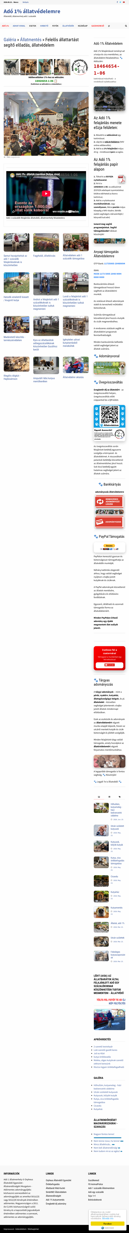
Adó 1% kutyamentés (55, 1199)
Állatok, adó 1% (117, 923)
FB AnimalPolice (95, 1184)
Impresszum (9, 1229)
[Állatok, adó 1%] (101, 923)
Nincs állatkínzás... (103, 1144)
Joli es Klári (99, 1053)
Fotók (55, 25)
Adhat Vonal (19, 25)
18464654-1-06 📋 (46, 81)
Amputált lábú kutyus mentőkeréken (44, 380)
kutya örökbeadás (102, 1056)
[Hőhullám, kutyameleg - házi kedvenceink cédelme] (101, 804)
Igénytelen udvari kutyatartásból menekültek (71, 342)
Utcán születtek (117, 937)
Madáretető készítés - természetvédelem (14, 339)
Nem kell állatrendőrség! (106, 1147)
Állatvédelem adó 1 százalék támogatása (73, 257)
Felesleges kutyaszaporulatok (118, 955)
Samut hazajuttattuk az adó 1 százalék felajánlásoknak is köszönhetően (15, 260)
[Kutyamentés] (101, 908)
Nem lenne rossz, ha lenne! (107, 1140)
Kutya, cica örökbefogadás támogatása (117, 860)
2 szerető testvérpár (103, 1046)
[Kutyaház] (101, 892)
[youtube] (123, 2)
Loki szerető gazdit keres (105, 1050)
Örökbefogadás (53, 1184)
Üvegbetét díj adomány (56, 1203)
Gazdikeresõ (97, 25)
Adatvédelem (20, 1229)
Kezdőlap (82, 25)
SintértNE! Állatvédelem (56, 1192)
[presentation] (99, 796)
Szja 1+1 (92, 1195)
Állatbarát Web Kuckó (55, 1188)
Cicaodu (114, 876)
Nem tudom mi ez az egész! (107, 1151)
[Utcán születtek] (101, 938)
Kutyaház (115, 892)
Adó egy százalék (96, 1192)
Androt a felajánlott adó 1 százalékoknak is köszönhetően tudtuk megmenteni (46, 304)
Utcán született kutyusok (117, 827)
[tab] (99, 796)
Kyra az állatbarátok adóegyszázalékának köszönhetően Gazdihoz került (45, 345)
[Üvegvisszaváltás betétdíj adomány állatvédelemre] (109, 423)
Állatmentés (30, 39)
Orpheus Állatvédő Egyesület (58, 1180)
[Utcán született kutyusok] (101, 826)
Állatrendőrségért (53, 1195)
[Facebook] (117, 2)
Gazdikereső (93, 1180)
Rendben (107, 1223)
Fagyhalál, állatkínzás (44, 255)
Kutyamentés (116, 907)
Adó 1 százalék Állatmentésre (101, 1188)
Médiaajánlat (33, 1229)
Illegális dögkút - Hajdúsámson (12, 377)
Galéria (10, 39)
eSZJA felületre (112, 141)
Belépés (26, 2)
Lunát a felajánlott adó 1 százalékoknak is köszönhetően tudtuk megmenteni (75, 301)
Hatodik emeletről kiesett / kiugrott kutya (16, 298)
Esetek (32, 25)
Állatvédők (68, 25)
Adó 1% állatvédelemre (32, 11)
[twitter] (120, 2)
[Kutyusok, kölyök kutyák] (101, 842)
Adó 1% (5, 25)
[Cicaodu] (101, 876)
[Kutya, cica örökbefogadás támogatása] (101, 858)
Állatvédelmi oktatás (73, 377)
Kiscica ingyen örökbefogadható (109, 1067)
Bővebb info (107, 1218)
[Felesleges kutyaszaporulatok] (101, 952)
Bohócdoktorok (95, 1199)
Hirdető (44, 25)
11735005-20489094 (114, 263)
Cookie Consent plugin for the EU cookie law (107, 1228)
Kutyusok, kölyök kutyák (117, 843)
